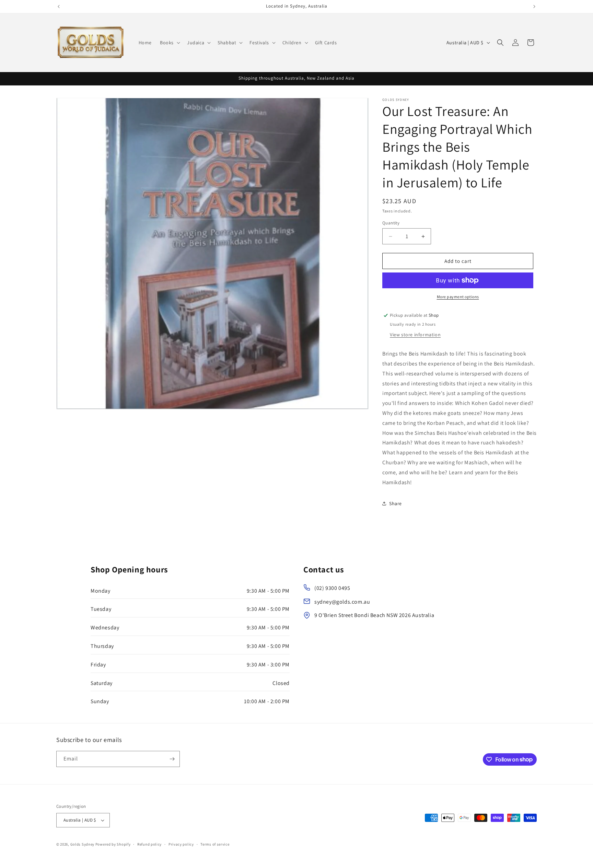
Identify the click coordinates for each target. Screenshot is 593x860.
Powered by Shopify (113, 844)
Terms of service (214, 844)
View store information (415, 335)
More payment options (458, 296)
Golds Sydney (82, 844)
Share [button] (395, 503)
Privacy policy (181, 844)
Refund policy (149, 844)
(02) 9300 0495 (332, 588)
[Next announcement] (534, 6)
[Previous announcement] (58, 6)
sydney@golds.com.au (342, 601)
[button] (169, 42)
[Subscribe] (171, 759)
